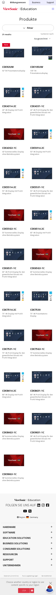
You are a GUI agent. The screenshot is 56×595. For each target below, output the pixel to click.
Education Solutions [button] (17, 538)
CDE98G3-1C (9, 474)
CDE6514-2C (37, 228)
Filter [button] (29, 28)
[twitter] (30, 511)
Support (50, 2)
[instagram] (44, 505)
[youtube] (25, 511)
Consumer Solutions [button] (16, 549)
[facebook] (48, 505)
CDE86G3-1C (9, 432)
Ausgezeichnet (41, 38)
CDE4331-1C (37, 106)
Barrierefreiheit (47, 576)
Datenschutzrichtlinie (11, 576)
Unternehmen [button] (12, 565)
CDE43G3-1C (9, 148)
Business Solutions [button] (15, 543)
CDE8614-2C (9, 390)
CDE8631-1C (37, 390)
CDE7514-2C (9, 309)
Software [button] (9, 532)
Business (36, 2)
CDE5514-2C (9, 187)
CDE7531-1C (9, 349)
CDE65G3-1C (37, 268)
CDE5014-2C (37, 148)
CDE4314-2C (9, 106)
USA (24, 590)
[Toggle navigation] (53, 9)
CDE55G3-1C (9, 228)
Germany (34, 517)
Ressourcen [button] (10, 554)
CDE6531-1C (9, 268)
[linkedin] (39, 505)
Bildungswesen (18, 2)
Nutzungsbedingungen (30, 576)
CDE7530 (35, 309)
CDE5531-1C (37, 187)
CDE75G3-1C (37, 349)
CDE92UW (8, 67)
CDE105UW (36, 67)
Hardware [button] (9, 527)
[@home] (3, 2)
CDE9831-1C (37, 432)
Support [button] (8, 559)
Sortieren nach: (47, 34)
